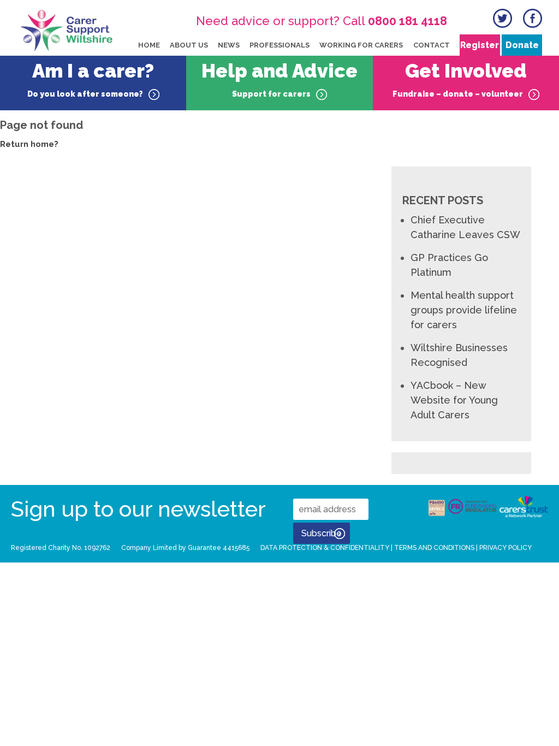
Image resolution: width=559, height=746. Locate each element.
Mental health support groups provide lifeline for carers (464, 309)
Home (149, 45)
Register (479, 45)
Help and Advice (279, 79)
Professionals (279, 45)
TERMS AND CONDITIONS (434, 548)
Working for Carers (361, 45)
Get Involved (460, 79)
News (229, 45)
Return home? (29, 144)
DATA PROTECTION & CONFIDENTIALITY (324, 548)
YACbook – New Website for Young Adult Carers (454, 400)
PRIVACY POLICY (505, 548)
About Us (189, 45)
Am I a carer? (90, 79)
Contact (431, 45)
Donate (522, 45)
